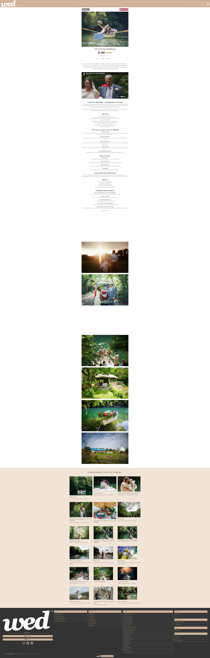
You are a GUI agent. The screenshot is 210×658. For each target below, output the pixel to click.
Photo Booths (126, 645)
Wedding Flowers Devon (128, 634)
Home (71, 3)
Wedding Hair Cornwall (128, 622)
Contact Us (177, 635)
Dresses (96, 3)
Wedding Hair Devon (127, 625)
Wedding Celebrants (127, 643)
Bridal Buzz (178, 630)
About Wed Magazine (59, 613)
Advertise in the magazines (179, 621)
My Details (177, 613)
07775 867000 (28, 636)
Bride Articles (91, 618)
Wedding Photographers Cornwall (129, 627)
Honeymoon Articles (92, 622)
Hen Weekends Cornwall (128, 652)
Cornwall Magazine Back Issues (60, 618)
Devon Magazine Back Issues (60, 620)
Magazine (116, 3)
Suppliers (86, 3)
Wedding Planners (127, 649)
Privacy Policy (177, 638)
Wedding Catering (127, 636)
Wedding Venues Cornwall (128, 613)
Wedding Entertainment (128, 638)
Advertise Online (178, 624)
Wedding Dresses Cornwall (128, 618)
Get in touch (28, 639)
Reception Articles (92, 620)
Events (80, 3)
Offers (121, 3)
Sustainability (91, 625)
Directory (86, 9)
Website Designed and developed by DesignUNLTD (30, 653)
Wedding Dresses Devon (128, 620)
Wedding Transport (127, 640)
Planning (102, 3)
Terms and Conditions (179, 640)
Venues (76, 3)
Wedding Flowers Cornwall (128, 631)
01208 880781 (108, 55)
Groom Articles (91, 616)
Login (176, 616)
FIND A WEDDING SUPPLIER (107, 656)
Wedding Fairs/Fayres (127, 647)
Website (102, 52)
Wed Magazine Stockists (59, 616)
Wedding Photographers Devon (129, 629)
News (91, 3)
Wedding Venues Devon (128, 616)
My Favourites (124, 9)
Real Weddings (108, 3)
